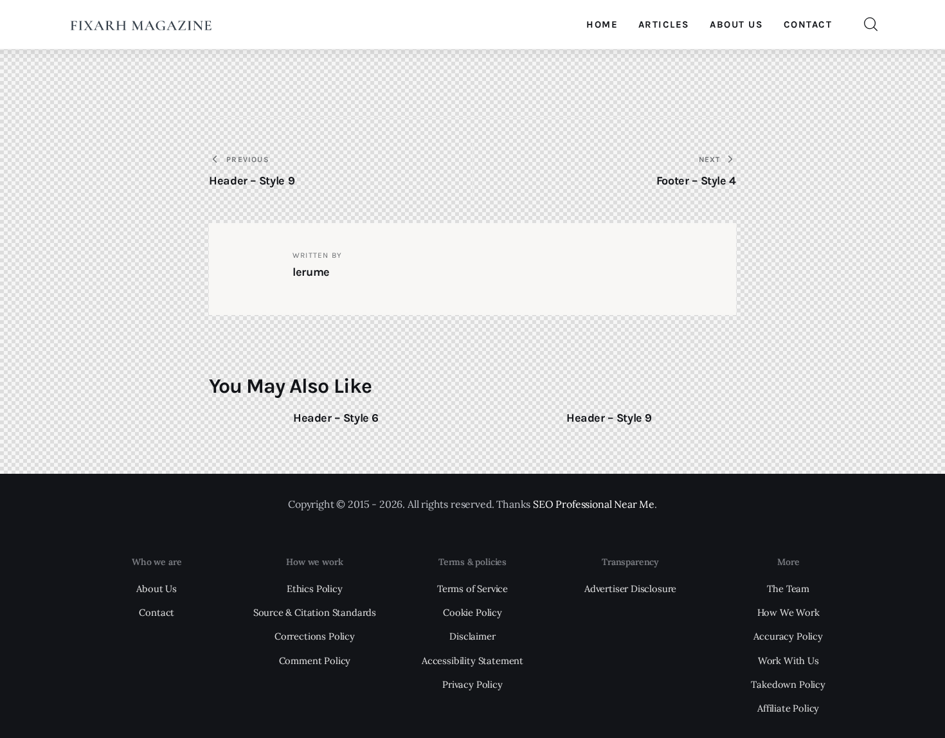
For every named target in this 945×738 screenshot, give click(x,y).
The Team (788, 588)
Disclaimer (472, 636)
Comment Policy (315, 660)
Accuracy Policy (787, 636)
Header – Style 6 (336, 418)
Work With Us (788, 660)
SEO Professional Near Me (593, 504)
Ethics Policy (315, 588)
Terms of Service (472, 588)
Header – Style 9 (609, 418)
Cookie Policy (472, 612)
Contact (156, 612)
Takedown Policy (788, 684)
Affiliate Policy (788, 708)
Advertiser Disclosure (630, 588)
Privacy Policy (472, 684)
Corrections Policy (314, 636)
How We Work (788, 612)
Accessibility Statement (472, 660)
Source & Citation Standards (314, 612)
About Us (156, 588)
